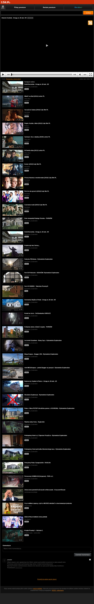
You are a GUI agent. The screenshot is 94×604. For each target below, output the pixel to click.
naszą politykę (37, 588)
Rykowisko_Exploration (13, 79)
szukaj (88, 13)
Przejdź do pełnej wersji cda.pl (47, 579)
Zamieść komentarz (82, 555)
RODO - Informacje (58, 590)
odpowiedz (18, 568)
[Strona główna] (5, 2)
